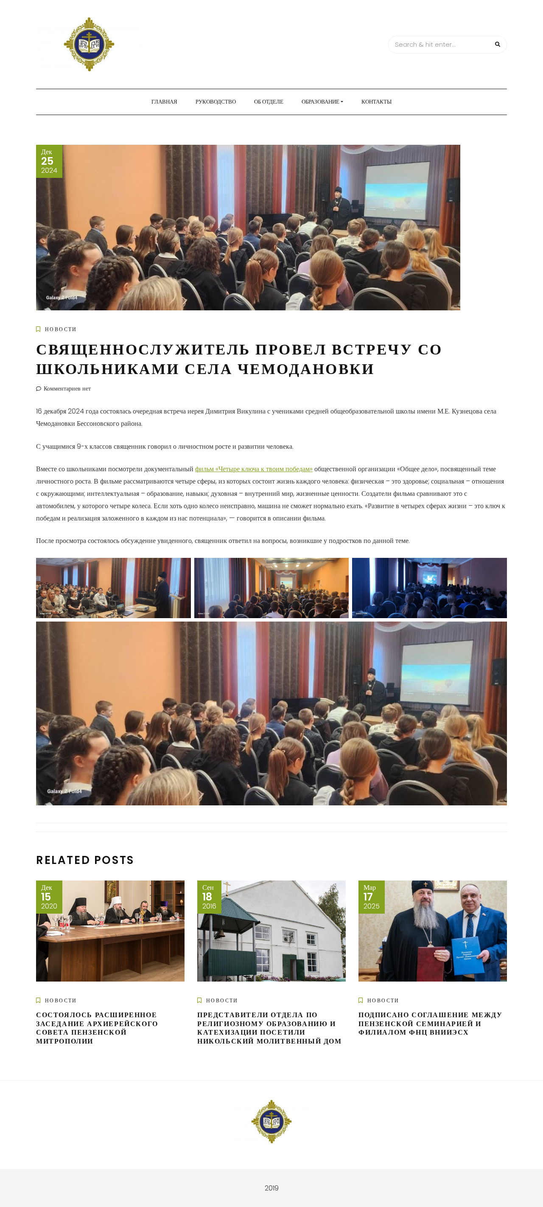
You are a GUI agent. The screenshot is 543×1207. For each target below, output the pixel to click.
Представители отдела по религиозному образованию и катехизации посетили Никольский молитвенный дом (269, 1028)
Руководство (216, 102)
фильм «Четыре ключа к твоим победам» (254, 469)
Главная (164, 102)
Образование (320, 102)
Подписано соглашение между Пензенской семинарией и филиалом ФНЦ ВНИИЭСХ (430, 1024)
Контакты (376, 102)
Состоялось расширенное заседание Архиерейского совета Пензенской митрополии (97, 1028)
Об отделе (268, 102)
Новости (61, 329)
